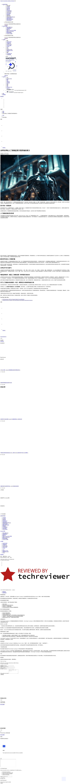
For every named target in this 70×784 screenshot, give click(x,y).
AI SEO (8, 46)
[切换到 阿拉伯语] (7, 106)
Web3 (7, 48)
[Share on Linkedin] (5, 141)
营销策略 (8, 14)
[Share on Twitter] (5, 125)
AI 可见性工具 (9, 53)
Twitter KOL (9, 12)
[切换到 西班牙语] (7, 100)
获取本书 (6, 75)
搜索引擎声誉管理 (10, 19)
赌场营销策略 (9, 32)
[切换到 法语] (7, 103)
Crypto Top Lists (9, 87)
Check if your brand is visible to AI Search (7, 0)
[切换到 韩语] (7, 104)
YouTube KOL (9, 11)
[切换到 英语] (7, 99)
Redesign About (9, 78)
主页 (3, 111)
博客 (7, 86)
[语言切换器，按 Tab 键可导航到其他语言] (5, 98)
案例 (7, 79)
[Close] (21, 770)
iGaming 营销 (4, 26)
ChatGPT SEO (9, 41)
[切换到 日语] (7, 107)
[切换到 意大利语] (7, 102)
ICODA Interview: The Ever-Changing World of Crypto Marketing (13, 299)
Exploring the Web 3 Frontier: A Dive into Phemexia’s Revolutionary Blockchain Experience (17, 300)
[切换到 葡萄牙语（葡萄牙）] (7, 105)
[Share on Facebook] (5, 136)
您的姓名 (2, 665)
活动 (7, 80)
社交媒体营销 (9, 10)
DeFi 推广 (8, 7)
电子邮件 (2, 668)
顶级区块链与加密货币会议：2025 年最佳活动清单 (9, 486)
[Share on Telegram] (5, 130)
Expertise (3, 76)
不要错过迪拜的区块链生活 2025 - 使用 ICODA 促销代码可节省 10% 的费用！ (14, 452)
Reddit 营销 (9, 13)
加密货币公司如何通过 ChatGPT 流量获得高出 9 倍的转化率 (11, 419)
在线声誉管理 (4, 523)
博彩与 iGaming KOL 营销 (11, 30)
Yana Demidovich (3, 336)
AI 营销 (3, 39)
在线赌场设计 (9, 28)
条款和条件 (4, 592)
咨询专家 (2, 341)
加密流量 (8, 8)
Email (1, 776)
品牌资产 (8, 81)
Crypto (8, 51)
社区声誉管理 (9, 20)
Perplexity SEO (9, 44)
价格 (3, 93)
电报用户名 (2, 666)
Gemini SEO (9, 42)
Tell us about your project (4, 673)
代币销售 (8, 6)
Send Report (3, 777)
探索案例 (6, 38)
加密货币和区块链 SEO (6, 522)
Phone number (2, 667)
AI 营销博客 (9, 54)
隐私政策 (4, 591)
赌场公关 (8, 29)
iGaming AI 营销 (9, 33)
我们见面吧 (2, 704)
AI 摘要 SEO (9, 43)
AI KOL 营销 (9, 45)
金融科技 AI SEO (10, 50)
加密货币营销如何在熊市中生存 (6, 382)
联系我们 (4, 94)
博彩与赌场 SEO (9, 27)
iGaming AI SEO (9, 49)
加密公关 (8, 9)
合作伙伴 (8, 82)
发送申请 (2, 674)
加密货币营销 (4, 4)
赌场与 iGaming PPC (10, 31)
